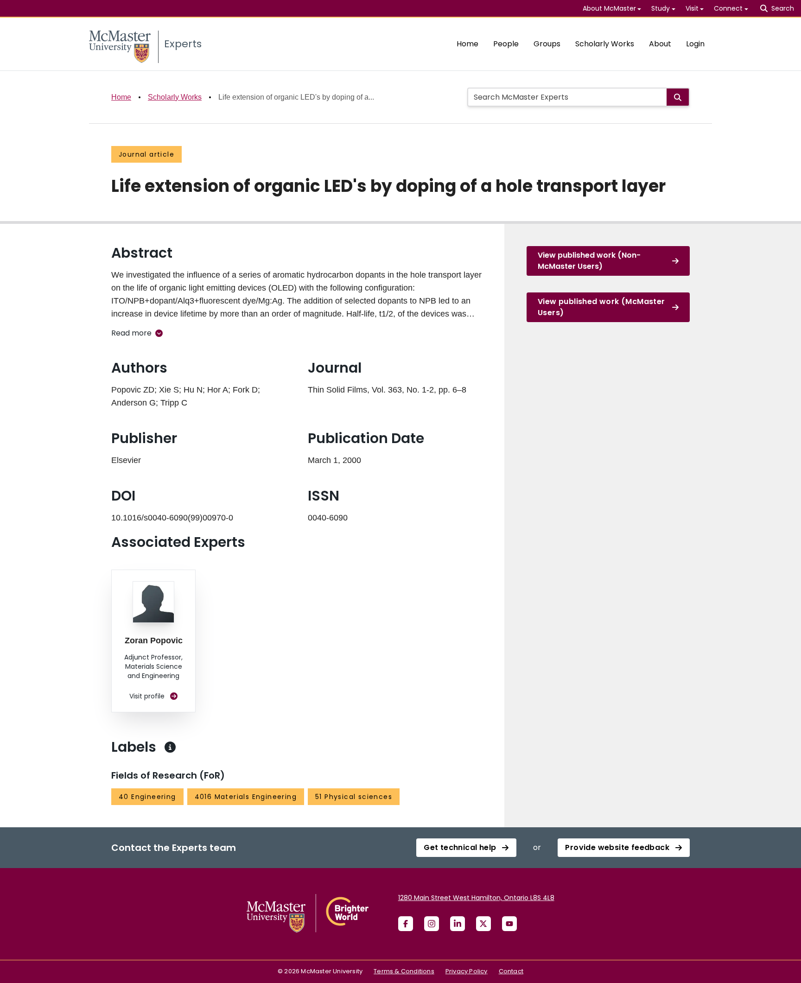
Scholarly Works (604, 43)
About (660, 43)
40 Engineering (147, 796)
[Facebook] (405, 923)
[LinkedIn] (457, 923)
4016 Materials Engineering (246, 796)
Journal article (146, 154)
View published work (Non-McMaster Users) (589, 261)
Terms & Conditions (404, 971)
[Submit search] (678, 97)
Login (695, 43)
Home (467, 43)
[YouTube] (509, 923)
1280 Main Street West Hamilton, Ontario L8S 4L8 (476, 897)
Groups (547, 43)
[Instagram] (431, 923)
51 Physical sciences (353, 796)
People (506, 43)
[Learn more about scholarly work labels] (170, 747)
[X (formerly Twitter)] (483, 923)
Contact (511, 971)
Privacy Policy (466, 971)
